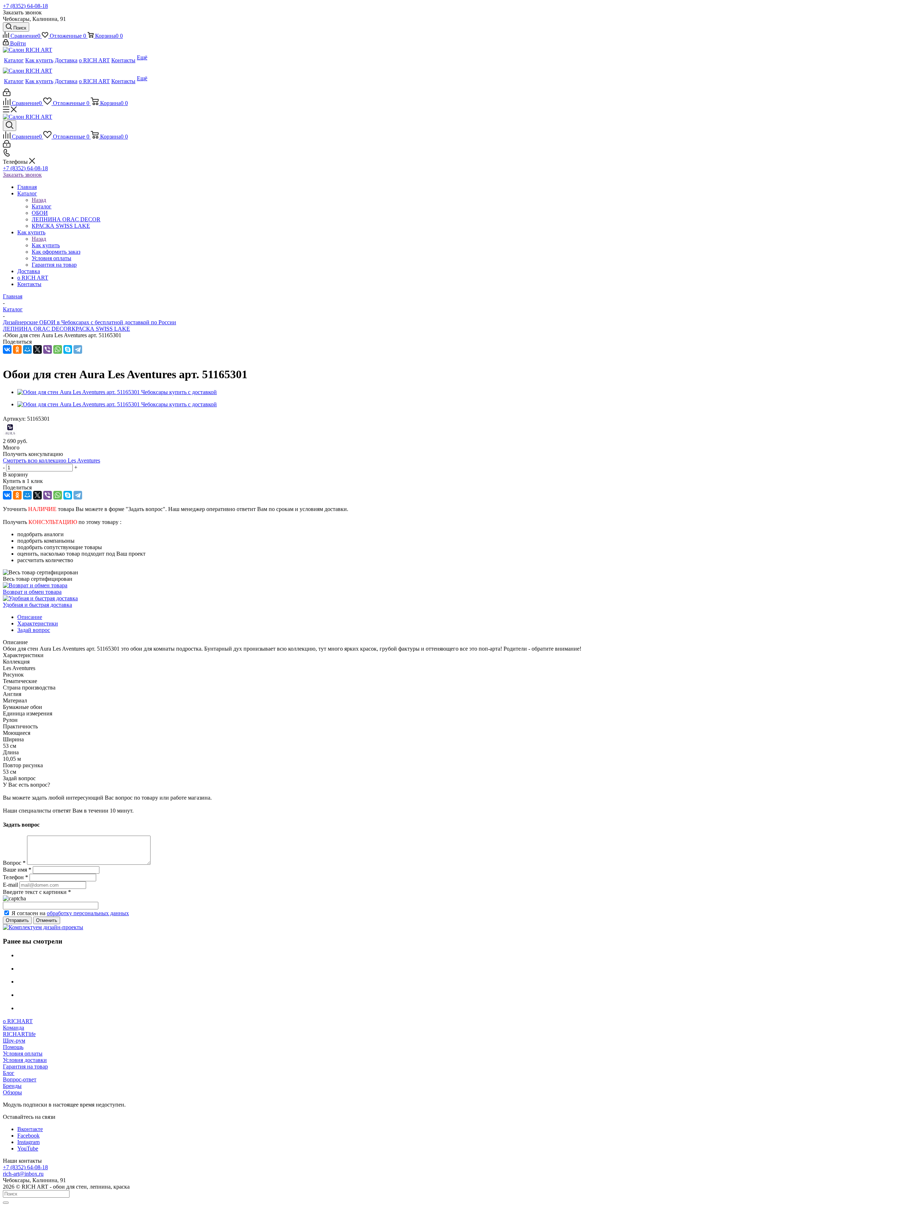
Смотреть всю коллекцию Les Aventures (51, 460)
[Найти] (6, 1203)
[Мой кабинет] (6, 94)
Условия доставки (25, 1060)
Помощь (13, 1047)
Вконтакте (30, 1129)
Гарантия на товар (25, 1066)
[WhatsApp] (57, 349)
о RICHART (18, 1021)
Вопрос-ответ (19, 1079)
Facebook (28, 1136)
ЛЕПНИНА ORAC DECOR (37, 329)
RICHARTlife (19, 1034)
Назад (39, 200)
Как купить (46, 245)
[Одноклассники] (17, 349)
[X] (37, 349)
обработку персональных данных (88, 913)
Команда (13, 1028)
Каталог (42, 206)
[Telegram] (77, 349)
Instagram (28, 1142)
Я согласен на (70, 913)
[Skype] (67, 349)
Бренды (12, 1086)
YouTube (27, 1148)
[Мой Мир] (27, 349)
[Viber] (47, 349)
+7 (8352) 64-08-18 (25, 6)
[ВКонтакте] (7, 349)
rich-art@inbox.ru (23, 1174)
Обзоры (12, 1092)
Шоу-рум (14, 1041)
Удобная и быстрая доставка (37, 605)
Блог (8, 1073)
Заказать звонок (22, 175)
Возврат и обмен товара (32, 592)
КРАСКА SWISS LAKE (101, 329)
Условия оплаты (22, 1053)
